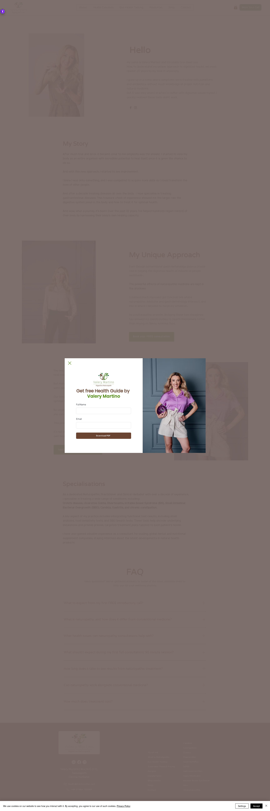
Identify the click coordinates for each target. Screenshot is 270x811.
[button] (69, 363)
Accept (256, 806)
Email (79, 419)
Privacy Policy (123, 806)
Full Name (81, 404)
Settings (242, 806)
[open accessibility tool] (2, 11)
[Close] (266, 805)
